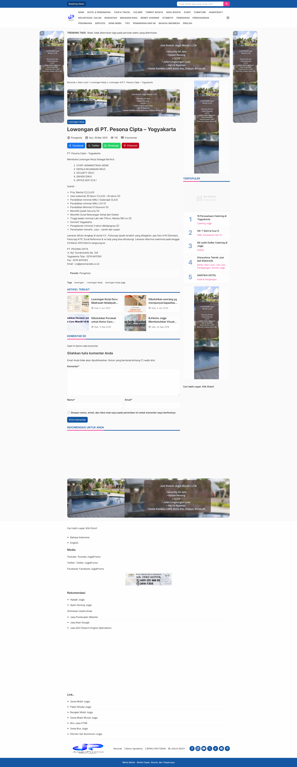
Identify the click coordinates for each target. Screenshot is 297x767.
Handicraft (216, 12)
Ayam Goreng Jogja (81, 605)
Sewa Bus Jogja (79, 728)
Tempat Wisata (154, 12)
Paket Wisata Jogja (80, 706)
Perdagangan (201, 18)
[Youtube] (203, 748)
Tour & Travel (122, 12)
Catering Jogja (204, 223)
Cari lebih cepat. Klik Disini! (198, 386)
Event (187, 12)
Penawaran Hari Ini (144, 23)
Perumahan (85, 23)
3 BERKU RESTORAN (155, 748)
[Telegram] (221, 748)
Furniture (200, 12)
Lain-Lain (220, 265)
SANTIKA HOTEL (206, 275)
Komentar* (73, 366)
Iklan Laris (209, 265)
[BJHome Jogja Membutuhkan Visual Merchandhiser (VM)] (135, 322)
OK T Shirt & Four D (208, 230)
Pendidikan (182, 18)
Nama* (71, 399)
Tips (127, 23)
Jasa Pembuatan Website (84, 617)
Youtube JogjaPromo (89, 556)
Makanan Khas (129, 18)
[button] (226, 4)
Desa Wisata (173, 12)
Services (100, 23)
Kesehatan (110, 18)
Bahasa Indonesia (169, 23)
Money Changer (150, 18)
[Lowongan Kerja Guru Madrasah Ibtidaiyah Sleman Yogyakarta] (78, 303)
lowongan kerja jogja (115, 282)
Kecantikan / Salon (89, 18)
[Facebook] (192, 748)
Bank (81, 12)
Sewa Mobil (115, 23)
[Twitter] (209, 748)
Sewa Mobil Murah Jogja (83, 717)
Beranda (118, 748)
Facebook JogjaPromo (91, 568)
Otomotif (167, 18)
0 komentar (131, 137)
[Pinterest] (227, 748)
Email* (128, 399)
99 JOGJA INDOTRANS (179, 748)
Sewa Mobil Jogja (80, 701)
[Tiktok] (215, 748)
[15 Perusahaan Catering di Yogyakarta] (206, 198)
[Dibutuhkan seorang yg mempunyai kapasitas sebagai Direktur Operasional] (135, 303)
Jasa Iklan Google (80, 622)
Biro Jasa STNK (78, 723)
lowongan (79, 282)
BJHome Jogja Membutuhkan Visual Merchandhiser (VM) (161, 322)
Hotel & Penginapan (99, 12)
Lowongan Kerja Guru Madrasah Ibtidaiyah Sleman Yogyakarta (104, 303)
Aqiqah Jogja (77, 599)
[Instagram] (197, 748)
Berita (200, 265)
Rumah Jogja (218, 268)
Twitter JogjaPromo (87, 562)
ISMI (199, 235)
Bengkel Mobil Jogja (81, 712)
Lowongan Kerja (76, 122)
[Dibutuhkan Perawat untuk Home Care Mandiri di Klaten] (78, 322)
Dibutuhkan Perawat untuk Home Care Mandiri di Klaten (103, 322)
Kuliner (137, 12)
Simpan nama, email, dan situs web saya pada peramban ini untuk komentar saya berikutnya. (123, 412)
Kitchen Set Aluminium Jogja (86, 733)
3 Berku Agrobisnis (133, 748)
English (187, 23)
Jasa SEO (75, 627)
